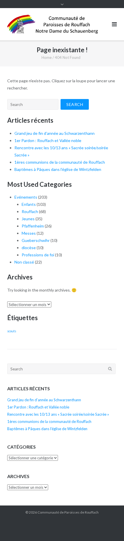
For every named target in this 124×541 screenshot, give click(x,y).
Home (47, 57)
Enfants (29, 204)
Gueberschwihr (36, 240)
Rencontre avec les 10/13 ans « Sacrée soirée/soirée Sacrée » (58, 414)
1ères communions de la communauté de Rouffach (59, 162)
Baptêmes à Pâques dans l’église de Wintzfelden (57, 169)
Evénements (25, 197)
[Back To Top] (110, 527)
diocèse (29, 247)
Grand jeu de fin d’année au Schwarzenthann (54, 133)
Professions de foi (38, 254)
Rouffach (30, 211)
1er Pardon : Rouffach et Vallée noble (47, 140)
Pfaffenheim (33, 225)
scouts (11, 331)
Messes (29, 233)
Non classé (24, 262)
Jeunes (28, 218)
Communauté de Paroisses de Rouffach (68, 512)
